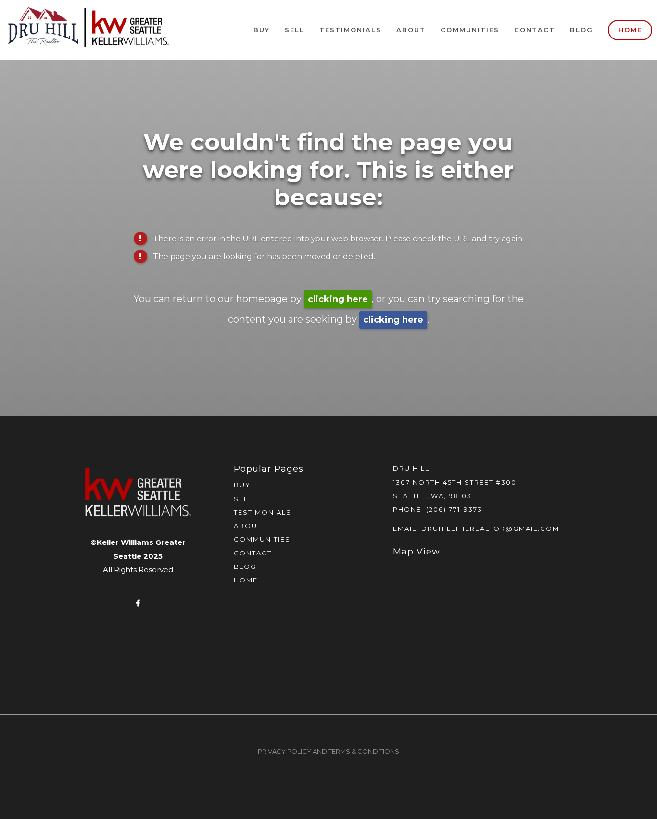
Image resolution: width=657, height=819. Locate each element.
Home (630, 30)
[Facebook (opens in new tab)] (138, 603)
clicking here (338, 299)
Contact (534, 30)
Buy (261, 30)
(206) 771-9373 (454, 509)
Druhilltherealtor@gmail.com (490, 528)
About (411, 30)
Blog (581, 30)
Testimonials (350, 30)
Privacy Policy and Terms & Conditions (328, 751)
